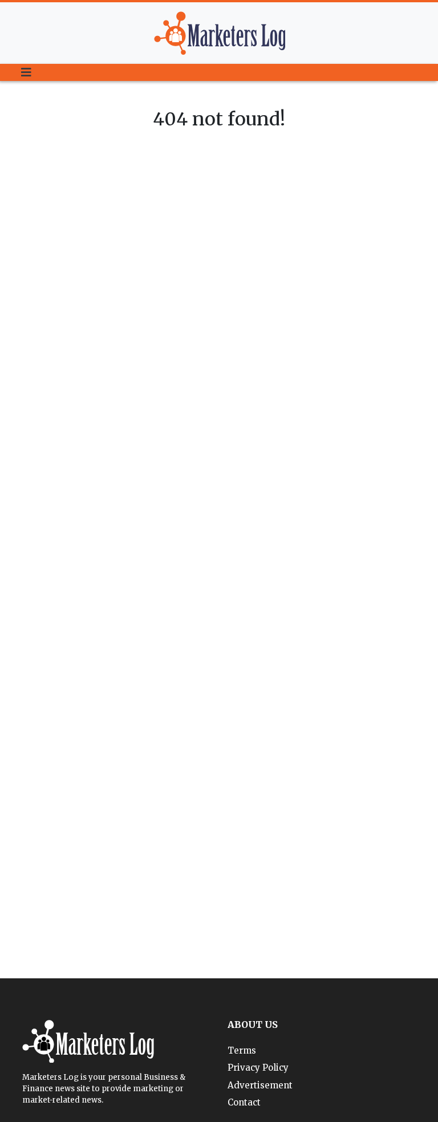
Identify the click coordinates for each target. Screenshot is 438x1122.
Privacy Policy (258, 1067)
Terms (242, 1050)
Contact (244, 1102)
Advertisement (260, 1085)
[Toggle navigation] (26, 72)
